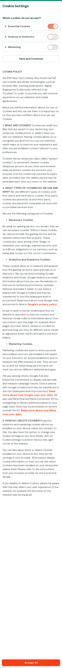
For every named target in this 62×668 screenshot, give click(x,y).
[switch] (55, 27)
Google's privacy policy (42, 304)
